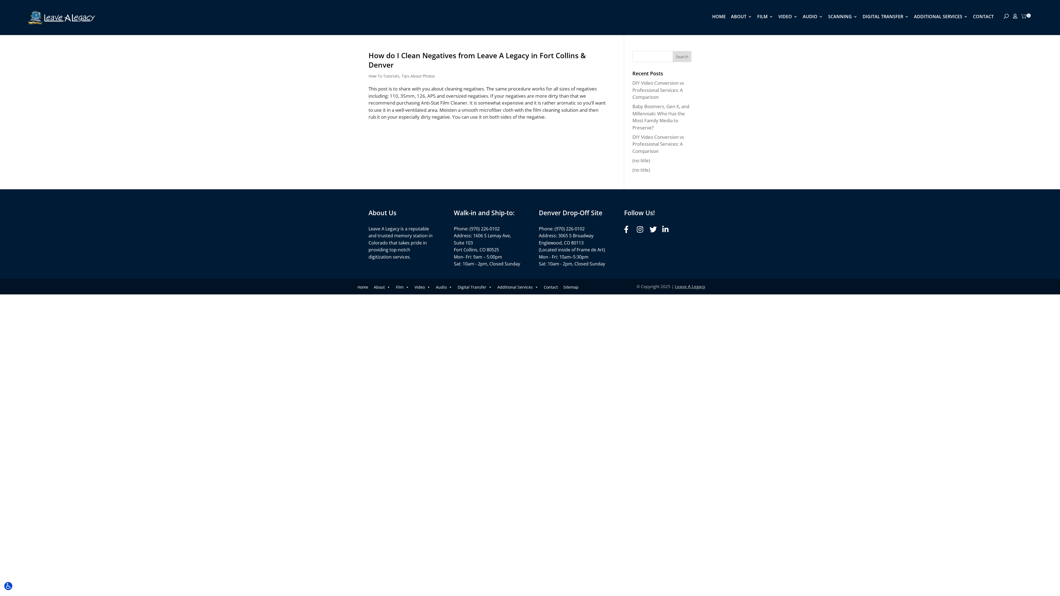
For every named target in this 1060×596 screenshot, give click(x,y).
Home (719, 17)
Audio (810, 17)
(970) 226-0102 (485, 229)
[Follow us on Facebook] (629, 229)
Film (762, 17)
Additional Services (938, 17)
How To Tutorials (384, 76)
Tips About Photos (418, 76)
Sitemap (571, 287)
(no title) (641, 160)
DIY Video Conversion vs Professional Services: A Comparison (658, 90)
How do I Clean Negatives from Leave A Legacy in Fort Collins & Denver (477, 60)
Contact (983, 17)
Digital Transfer (883, 17)
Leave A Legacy (690, 286)
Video (785, 17)
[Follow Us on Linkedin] (667, 229)
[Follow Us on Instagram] (641, 229)
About (738, 17)
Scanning (840, 17)
